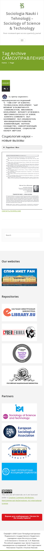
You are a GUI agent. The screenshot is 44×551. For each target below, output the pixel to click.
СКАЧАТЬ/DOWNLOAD (11, 211)
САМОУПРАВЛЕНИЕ (12, 128)
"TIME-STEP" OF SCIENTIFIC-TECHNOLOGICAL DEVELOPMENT (18, 103)
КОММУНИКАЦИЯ (11, 123)
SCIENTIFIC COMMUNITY (14, 116)
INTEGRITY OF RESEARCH (28, 112)
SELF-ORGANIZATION (26, 119)
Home (4, 63)
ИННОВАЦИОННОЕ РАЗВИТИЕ (17, 121)
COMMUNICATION (12, 109)
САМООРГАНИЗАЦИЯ (27, 126)
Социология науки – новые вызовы (17, 138)
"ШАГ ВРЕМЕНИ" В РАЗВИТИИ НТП (21, 106)
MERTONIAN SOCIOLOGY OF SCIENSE (19, 114)
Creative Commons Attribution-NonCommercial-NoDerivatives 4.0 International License (21, 500)
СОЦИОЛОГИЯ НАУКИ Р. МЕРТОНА (19, 129)
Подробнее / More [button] (12, 147)
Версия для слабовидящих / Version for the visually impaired (22, 517)
